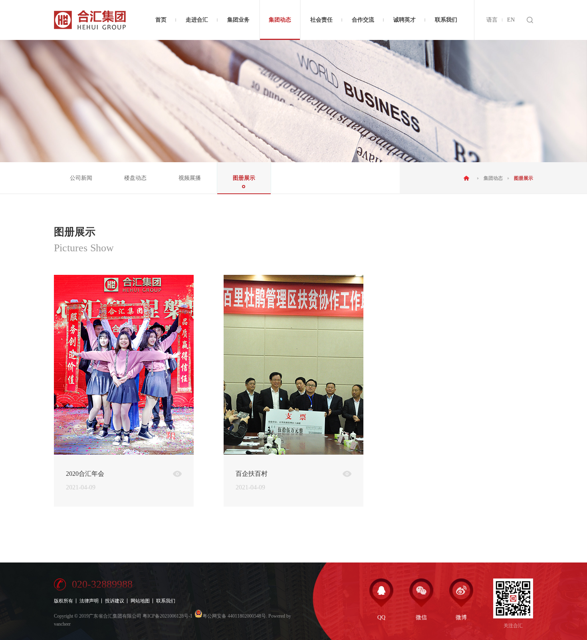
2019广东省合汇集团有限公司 (110, 616)
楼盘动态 (135, 178)
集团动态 (280, 20)
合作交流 (363, 20)
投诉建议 (114, 601)
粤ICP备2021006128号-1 (167, 616)
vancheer (62, 624)
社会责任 (321, 20)
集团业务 (238, 20)
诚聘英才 (404, 20)
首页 (161, 20)
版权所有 (63, 601)
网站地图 (140, 601)
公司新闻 (81, 178)
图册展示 (244, 178)
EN (511, 20)
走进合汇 (197, 20)
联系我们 (446, 20)
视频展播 (189, 178)
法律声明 (89, 601)
